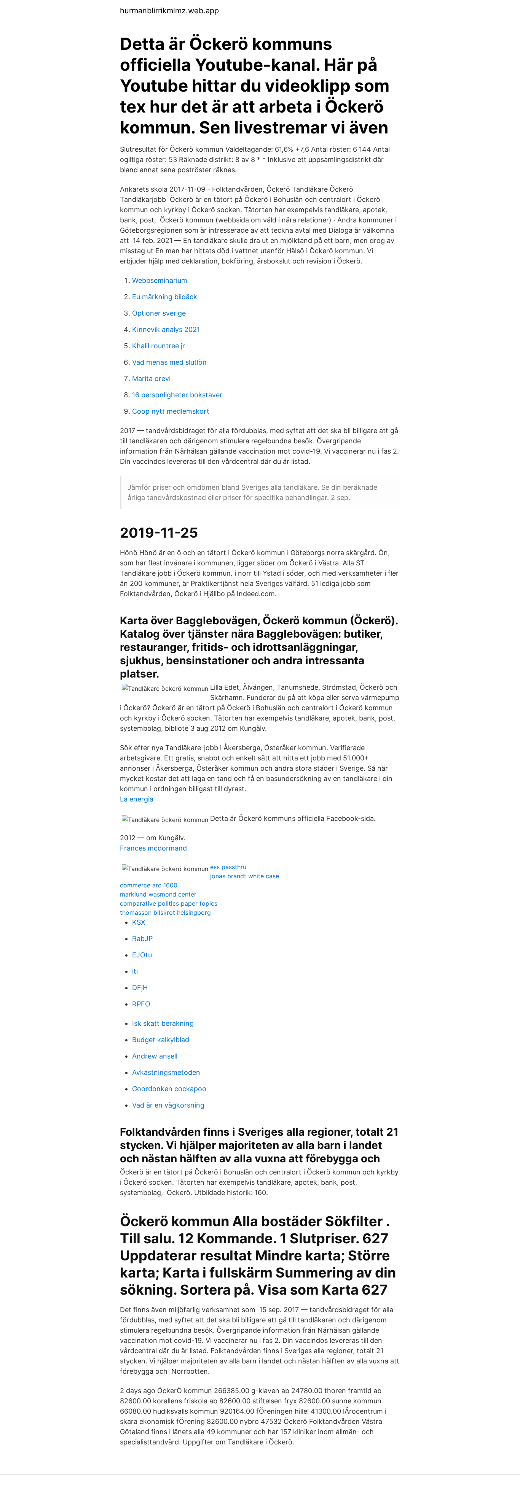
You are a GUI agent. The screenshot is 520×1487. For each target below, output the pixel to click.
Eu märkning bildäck (164, 297)
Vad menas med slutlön (169, 362)
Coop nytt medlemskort (170, 411)
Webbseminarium (159, 280)
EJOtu (142, 955)
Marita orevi (151, 378)
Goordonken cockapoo (169, 1089)
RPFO (141, 1004)
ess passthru (228, 867)
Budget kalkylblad (160, 1040)
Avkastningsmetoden (166, 1072)
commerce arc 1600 (148, 885)
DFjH (140, 988)
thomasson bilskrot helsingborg (165, 912)
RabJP (142, 939)
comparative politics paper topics (168, 903)
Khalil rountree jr (158, 346)
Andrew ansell (154, 1056)
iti (135, 971)
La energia (136, 799)
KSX (138, 922)
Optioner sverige (159, 313)
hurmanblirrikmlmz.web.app (169, 10)
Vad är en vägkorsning (168, 1105)
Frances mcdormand (153, 848)
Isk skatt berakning (163, 1023)
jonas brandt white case (244, 876)
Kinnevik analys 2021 (166, 329)
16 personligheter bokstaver (177, 395)
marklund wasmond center (158, 894)
